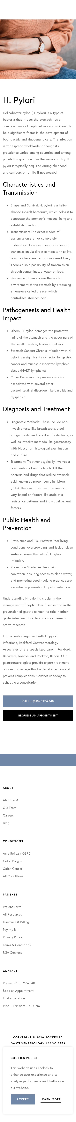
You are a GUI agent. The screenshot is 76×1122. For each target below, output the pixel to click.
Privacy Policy (13, 937)
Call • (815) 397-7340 (38, 701)
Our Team (9, 808)
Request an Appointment (38, 715)
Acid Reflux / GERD (17, 853)
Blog (6, 823)
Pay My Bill (11, 929)
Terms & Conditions (17, 945)
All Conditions (13, 876)
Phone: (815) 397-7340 (19, 983)
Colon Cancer (12, 869)
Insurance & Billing (16, 922)
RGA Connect (12, 952)
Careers (8, 815)
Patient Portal (12, 907)
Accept (23, 1099)
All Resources (12, 914)
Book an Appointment (18, 991)
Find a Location (14, 998)
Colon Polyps (12, 861)
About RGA (11, 800)
